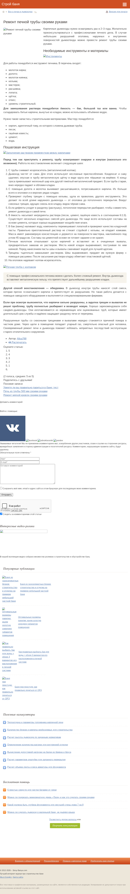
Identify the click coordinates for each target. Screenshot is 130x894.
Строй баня (11, 4)
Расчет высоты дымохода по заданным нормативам (34, 737)
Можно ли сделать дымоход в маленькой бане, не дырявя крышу (41, 812)
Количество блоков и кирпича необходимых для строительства (39, 730)
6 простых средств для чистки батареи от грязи (32, 790)
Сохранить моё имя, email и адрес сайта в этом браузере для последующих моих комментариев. (49, 488)
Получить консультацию (65, 825)
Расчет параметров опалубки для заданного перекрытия (36, 759)
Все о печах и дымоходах (20, 11)
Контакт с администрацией (27, 860)
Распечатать (19, 342)
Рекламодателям (51, 860)
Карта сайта (18, 877)
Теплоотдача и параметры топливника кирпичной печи (35, 722)
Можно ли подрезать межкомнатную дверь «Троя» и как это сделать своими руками (50, 797)
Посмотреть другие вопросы (63, 819)
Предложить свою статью (102, 860)
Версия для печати (118, 11)
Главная (3, 12)
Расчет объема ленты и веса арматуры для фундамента (36, 767)
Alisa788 (21, 338)
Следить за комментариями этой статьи (22, 514)
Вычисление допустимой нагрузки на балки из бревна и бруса (39, 752)
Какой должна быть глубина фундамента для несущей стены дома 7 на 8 (45, 804)
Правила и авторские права (75, 860)
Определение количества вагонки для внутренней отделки (37, 744)
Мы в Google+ (6, 877)
